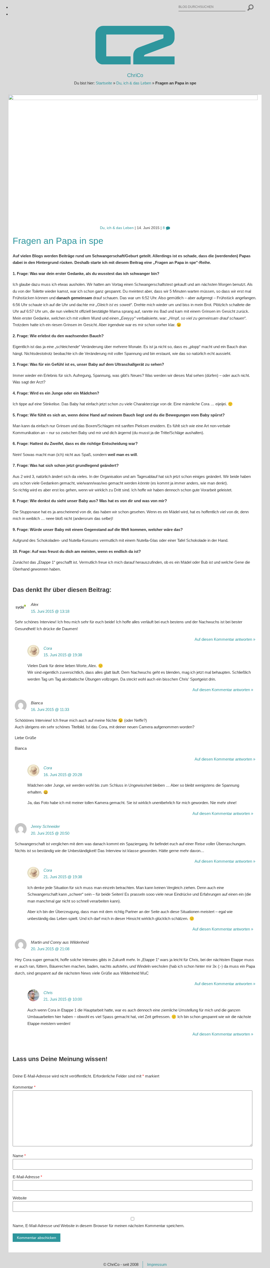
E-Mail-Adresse (27, 1177)
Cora (48, 648)
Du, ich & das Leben (133, 83)
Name (19, 1155)
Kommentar (24, 1087)
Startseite (104, 83)
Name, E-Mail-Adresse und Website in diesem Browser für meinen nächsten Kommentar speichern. (98, 1225)
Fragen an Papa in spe (58, 241)
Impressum (157, 1264)
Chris (48, 992)
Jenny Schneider (45, 826)
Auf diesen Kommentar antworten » (225, 639)
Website (20, 1198)
